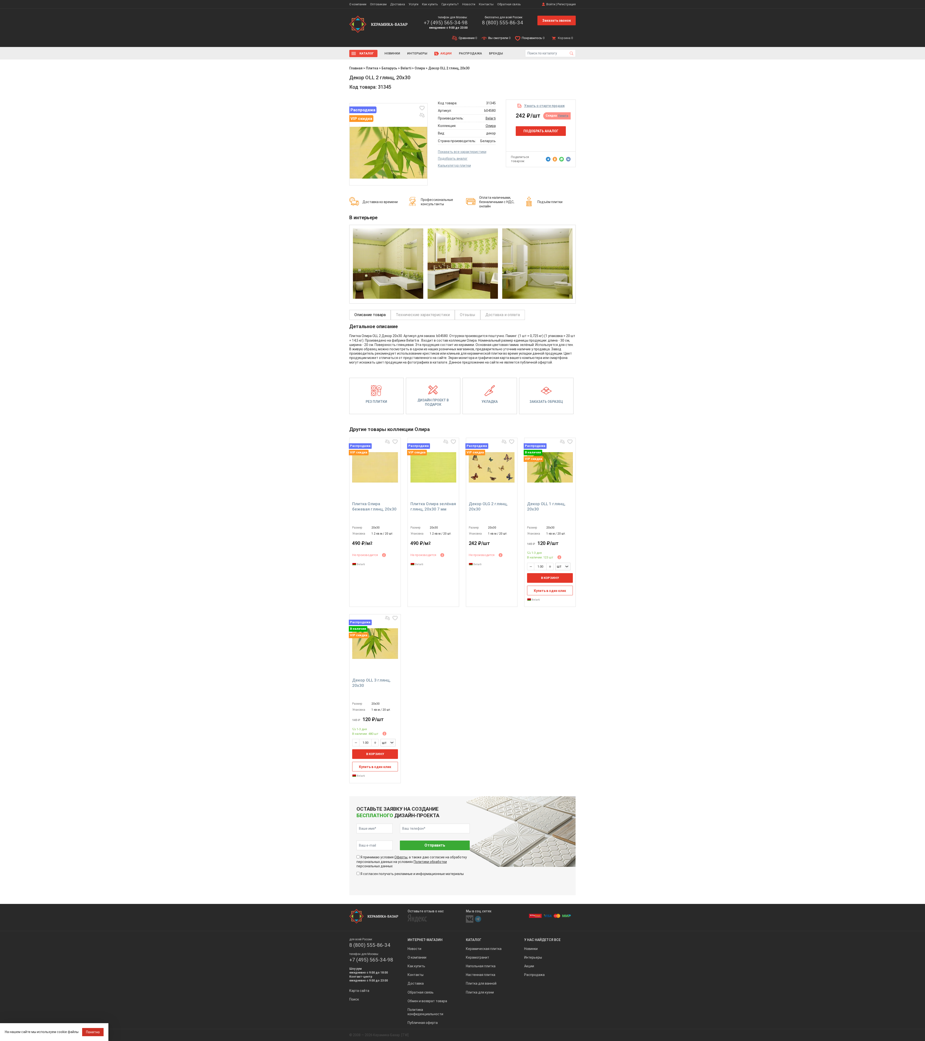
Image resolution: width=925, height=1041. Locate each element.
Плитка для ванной (481, 983)
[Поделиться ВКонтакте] (568, 159)
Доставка (397, 4)
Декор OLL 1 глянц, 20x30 (546, 506)
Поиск (354, 999)
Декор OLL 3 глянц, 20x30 (371, 683)
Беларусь (389, 68)
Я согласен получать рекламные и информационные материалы (412, 874)
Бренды (496, 53)
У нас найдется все (542, 940)
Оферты (400, 857)
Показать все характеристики (462, 152)
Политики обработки (430, 862)
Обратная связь (509, 4)
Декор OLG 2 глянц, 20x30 (488, 506)
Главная (356, 68)
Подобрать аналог (453, 158)
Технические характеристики (423, 314)
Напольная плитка (481, 966)
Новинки (392, 53)
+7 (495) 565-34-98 (446, 23)
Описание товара (370, 314)
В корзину (550, 578)
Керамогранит (477, 957)
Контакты (486, 4)
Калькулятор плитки (454, 165)
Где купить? (450, 4)
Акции (446, 53)
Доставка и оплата (502, 314)
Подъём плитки (549, 202)
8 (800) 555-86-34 (502, 23)
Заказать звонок (556, 20)
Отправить (434, 845)
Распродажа (470, 53)
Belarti (406, 68)
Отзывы (467, 314)
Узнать (563, 115)
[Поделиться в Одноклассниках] (555, 159)
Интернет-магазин (425, 940)
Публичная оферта (423, 1023)
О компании (357, 4)
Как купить (430, 4)
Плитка (372, 68)
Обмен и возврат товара (427, 1001)
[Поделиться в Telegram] (548, 159)
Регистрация (566, 4)
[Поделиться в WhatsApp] (561, 159)
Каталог (366, 53)
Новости (468, 4)
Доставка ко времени (380, 202)
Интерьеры (417, 53)
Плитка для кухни (480, 992)
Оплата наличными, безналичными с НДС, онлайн (496, 202)
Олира (420, 68)
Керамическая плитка (484, 949)
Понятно (93, 1032)
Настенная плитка (480, 975)
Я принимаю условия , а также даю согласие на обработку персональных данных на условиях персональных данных (412, 861)
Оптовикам (378, 4)
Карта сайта (359, 991)
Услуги (413, 4)
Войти (550, 4)
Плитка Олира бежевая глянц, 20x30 (374, 506)
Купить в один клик (550, 591)
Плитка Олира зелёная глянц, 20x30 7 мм (433, 506)
